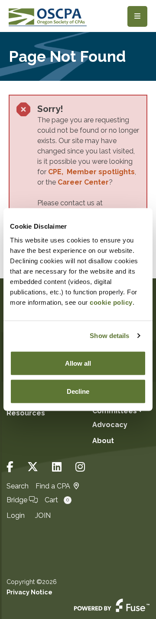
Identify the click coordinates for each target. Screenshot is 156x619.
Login (15, 515)
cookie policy (111, 302)
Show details (109, 335)
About (103, 441)
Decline (78, 391)
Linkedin (57, 467)
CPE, (57, 172)
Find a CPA (53, 486)
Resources (25, 413)
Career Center (83, 182)
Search (17, 486)
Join (43, 515)
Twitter (32, 467)
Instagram (80, 467)
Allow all (78, 363)
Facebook (9, 467)
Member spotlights (101, 172)
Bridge (17, 500)
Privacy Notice (29, 592)
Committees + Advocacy (117, 418)
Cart (57, 500)
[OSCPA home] (48, 16)
